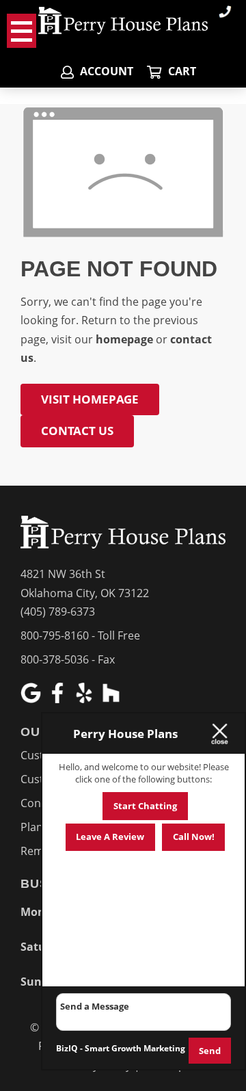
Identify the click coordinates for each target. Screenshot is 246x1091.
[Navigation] (21, 31)
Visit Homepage (90, 399)
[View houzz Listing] (112, 699)
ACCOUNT (105, 71)
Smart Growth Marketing (135, 1048)
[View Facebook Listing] (59, 699)
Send (210, 1050)
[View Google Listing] (32, 699)
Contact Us (77, 430)
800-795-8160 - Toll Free (80, 635)
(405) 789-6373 (57, 611)
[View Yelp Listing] (86, 699)
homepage (124, 339)
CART (180, 71)
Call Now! (194, 836)
